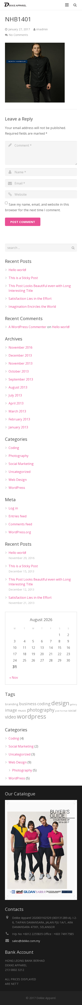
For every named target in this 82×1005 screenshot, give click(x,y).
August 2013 (18, 387)
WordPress (17, 487)
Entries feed (17, 516)
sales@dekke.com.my (26, 941)
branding (11, 704)
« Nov (13, 677)
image (11, 710)
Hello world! (17, 270)
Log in (13, 508)
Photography (18, 456)
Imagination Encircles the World (32, 306)
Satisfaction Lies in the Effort (30, 298)
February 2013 (19, 419)
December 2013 (20, 355)
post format (61, 710)
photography (40, 710)
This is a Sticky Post (23, 278)
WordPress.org (20, 532)
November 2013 (20, 363)
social (72, 710)
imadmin (42, 29)
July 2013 (15, 395)
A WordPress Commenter (27, 327)
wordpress (31, 716)
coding (43, 703)
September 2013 (21, 379)
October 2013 (19, 371)
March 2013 (17, 411)
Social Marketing (21, 464)
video (10, 717)
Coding (14, 448)
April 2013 (16, 403)
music (22, 710)
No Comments (18, 35)
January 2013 (18, 427)
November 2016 (20, 347)
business (27, 703)
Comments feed (20, 524)
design (60, 703)
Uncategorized (19, 471)
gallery (73, 704)
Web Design (18, 479)
